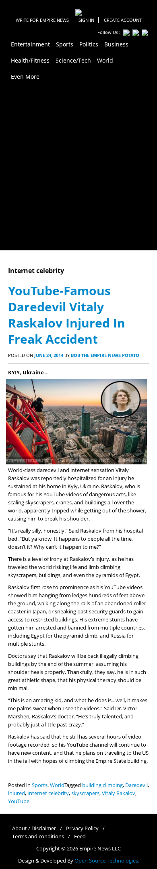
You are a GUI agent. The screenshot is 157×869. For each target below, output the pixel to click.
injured (16, 793)
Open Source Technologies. (106, 860)
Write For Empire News (42, 20)
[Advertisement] (78, 167)
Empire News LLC (100, 848)
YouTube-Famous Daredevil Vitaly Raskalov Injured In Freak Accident (66, 314)
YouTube (18, 801)
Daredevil (136, 785)
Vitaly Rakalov (118, 793)
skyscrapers (85, 793)
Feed (80, 836)
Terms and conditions (38, 836)
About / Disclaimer (34, 828)
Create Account (123, 20)
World (57, 785)
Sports (40, 785)
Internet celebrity (48, 793)
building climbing (102, 785)
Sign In (86, 20)
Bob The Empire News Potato (105, 355)
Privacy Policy (82, 828)
